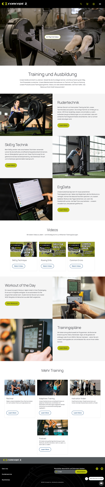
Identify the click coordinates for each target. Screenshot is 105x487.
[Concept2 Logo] (14, 4)
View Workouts (12, 303)
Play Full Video (52, 37)
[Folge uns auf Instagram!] (97, 468)
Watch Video (18, 266)
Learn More (63, 125)
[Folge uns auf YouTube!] (102, 468)
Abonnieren (81, 472)
